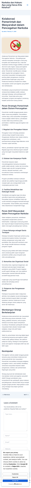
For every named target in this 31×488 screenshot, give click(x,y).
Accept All (15, 480)
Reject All (15, 477)
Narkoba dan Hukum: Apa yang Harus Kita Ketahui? (12, 5)
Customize (15, 474)
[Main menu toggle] (27, 5)
